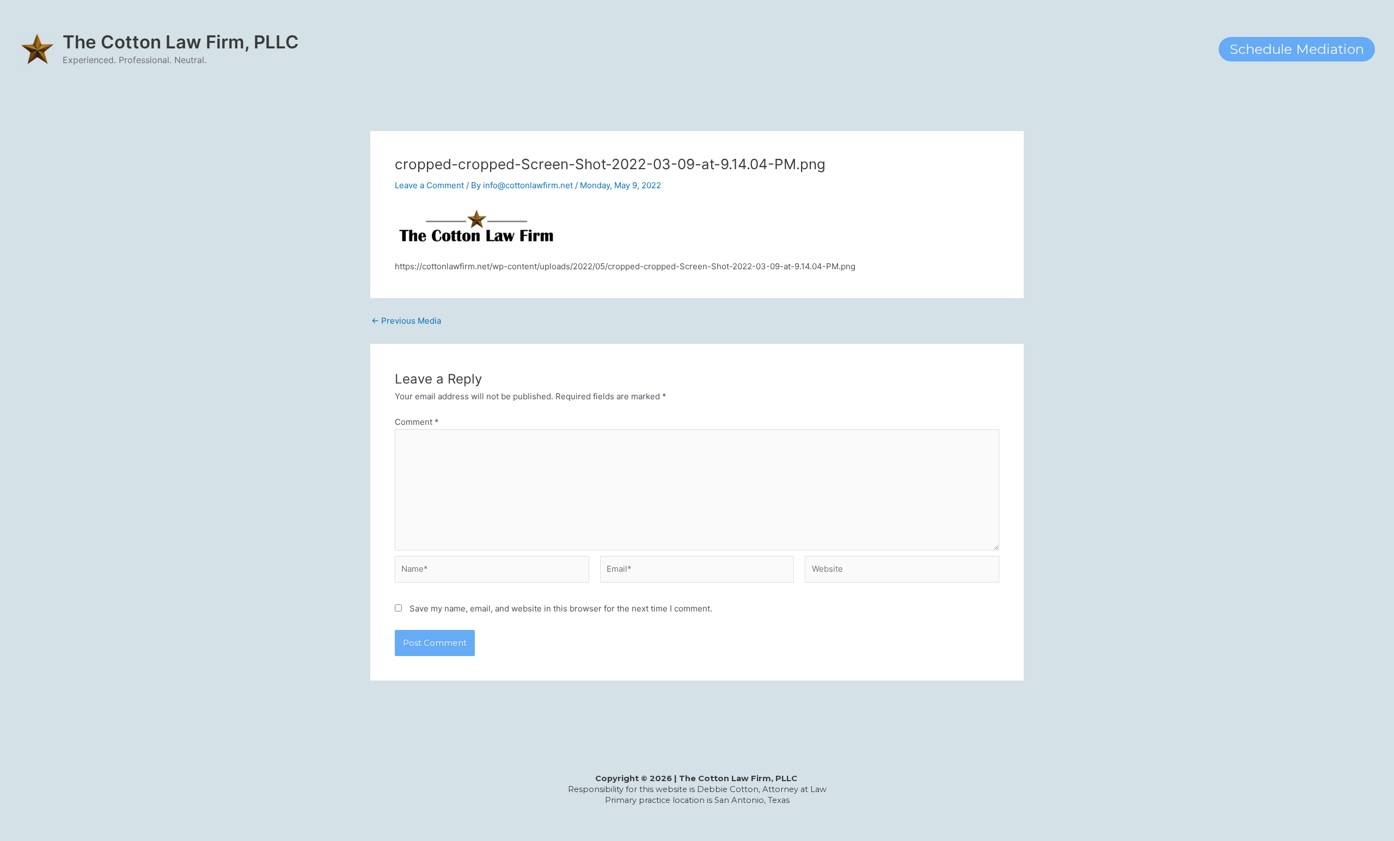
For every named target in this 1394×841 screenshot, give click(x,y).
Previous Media (406, 321)
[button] (1297, 49)
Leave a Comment (429, 185)
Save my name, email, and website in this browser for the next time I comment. (560, 608)
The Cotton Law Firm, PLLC (181, 42)
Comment (417, 422)
